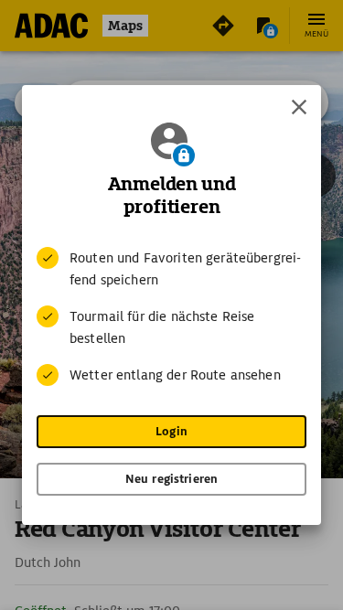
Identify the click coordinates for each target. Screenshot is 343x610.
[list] (171, 316)
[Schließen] (299, 107)
